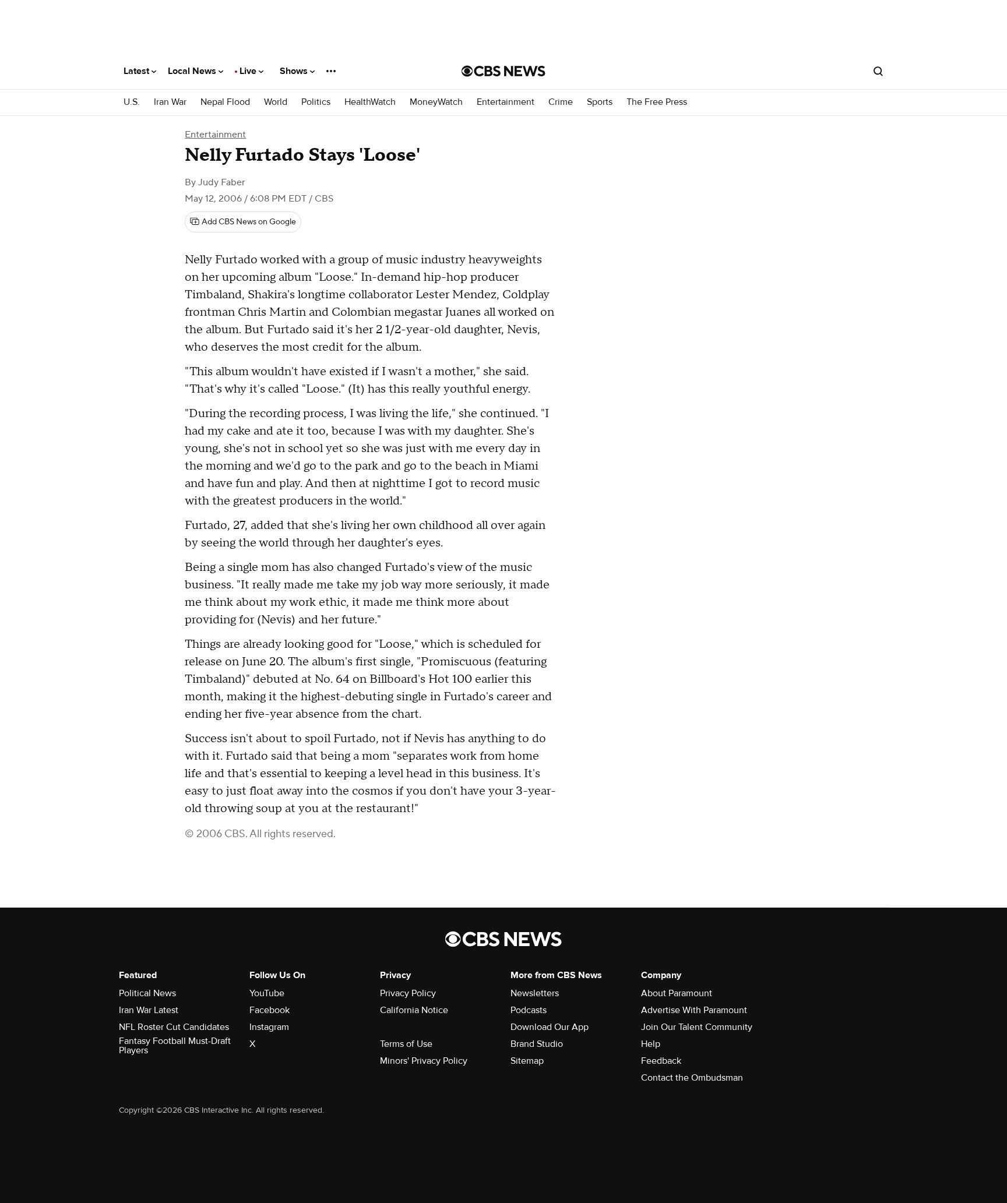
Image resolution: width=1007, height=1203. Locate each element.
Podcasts (528, 1010)
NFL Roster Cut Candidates (174, 1027)
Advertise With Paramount (694, 1010)
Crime (560, 102)
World (275, 102)
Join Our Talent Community (696, 1027)
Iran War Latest (148, 1010)
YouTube (266, 993)
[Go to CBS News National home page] (503, 71)
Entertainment (505, 102)
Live (249, 71)
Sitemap (527, 1061)
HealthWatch (370, 102)
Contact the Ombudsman (692, 1077)
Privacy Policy (408, 993)
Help (650, 1044)
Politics (315, 102)
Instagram (269, 1027)
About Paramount (676, 993)
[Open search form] (878, 71)
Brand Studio (536, 1044)
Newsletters (534, 993)
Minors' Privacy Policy (423, 1061)
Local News (193, 71)
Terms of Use (406, 1044)
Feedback (661, 1061)
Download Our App (549, 1027)
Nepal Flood (225, 102)
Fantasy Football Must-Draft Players (175, 1045)
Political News (147, 993)
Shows (295, 71)
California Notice (414, 1010)
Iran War (170, 102)
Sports (599, 102)
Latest (138, 71)
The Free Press (656, 102)
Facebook (269, 1010)
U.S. (132, 102)
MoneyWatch (436, 102)
